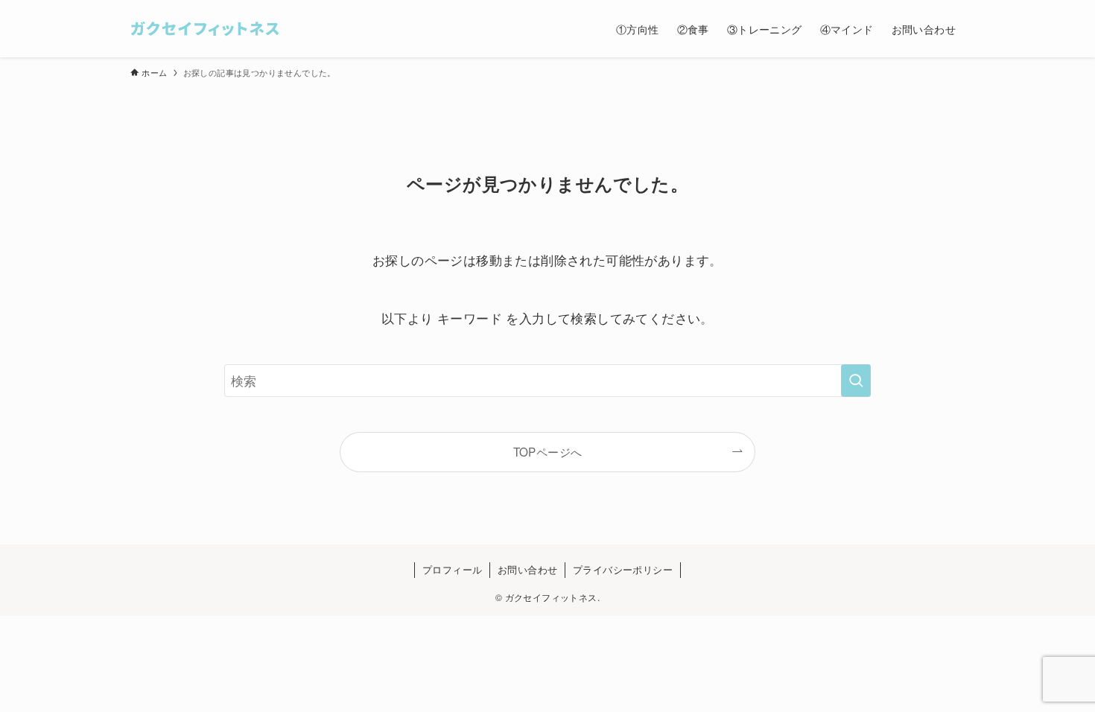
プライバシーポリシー (623, 569)
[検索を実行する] (856, 380)
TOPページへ (548, 451)
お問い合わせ (527, 569)
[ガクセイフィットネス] (204, 28)
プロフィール (452, 569)
